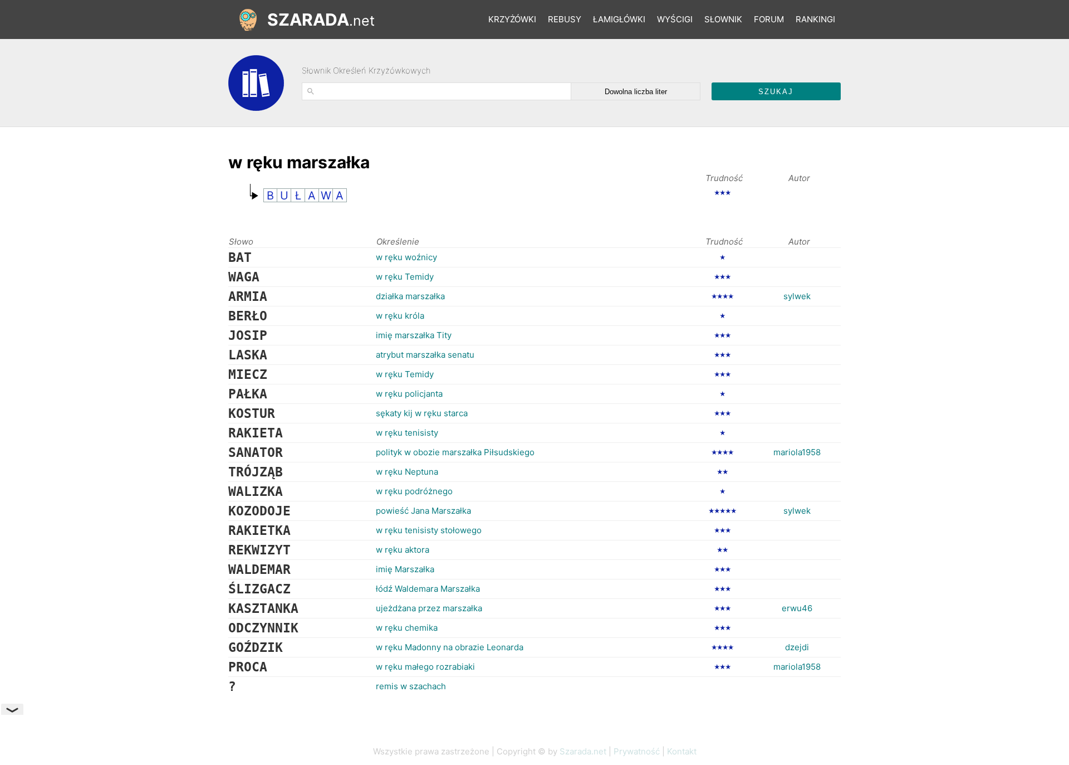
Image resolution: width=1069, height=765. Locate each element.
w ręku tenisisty (407, 432)
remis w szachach (411, 686)
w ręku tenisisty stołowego (429, 530)
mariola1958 (797, 452)
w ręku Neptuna (407, 471)
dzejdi (797, 647)
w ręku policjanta (409, 393)
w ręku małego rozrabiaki (425, 666)
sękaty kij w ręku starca (422, 413)
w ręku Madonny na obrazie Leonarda (449, 647)
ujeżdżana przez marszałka (429, 608)
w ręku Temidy (405, 276)
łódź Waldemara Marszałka (428, 588)
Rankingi (815, 19)
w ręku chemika (407, 627)
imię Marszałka (405, 569)
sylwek (797, 296)
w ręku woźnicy (406, 257)
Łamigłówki (619, 19)
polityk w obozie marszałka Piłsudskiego (455, 452)
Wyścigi (675, 19)
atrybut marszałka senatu (425, 354)
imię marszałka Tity (414, 335)
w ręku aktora (402, 549)
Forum (769, 19)
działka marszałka (410, 296)
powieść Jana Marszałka (423, 510)
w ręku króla (400, 315)
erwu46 (797, 608)
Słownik (723, 19)
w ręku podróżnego (414, 491)
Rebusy (564, 19)
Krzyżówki (512, 19)
